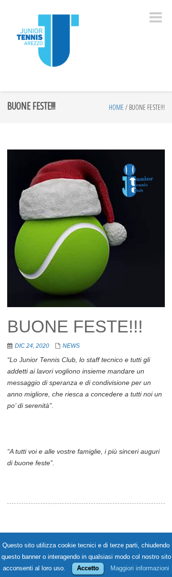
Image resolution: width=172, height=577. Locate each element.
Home (116, 107)
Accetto (88, 568)
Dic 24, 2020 (32, 345)
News (71, 345)
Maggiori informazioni (139, 568)
